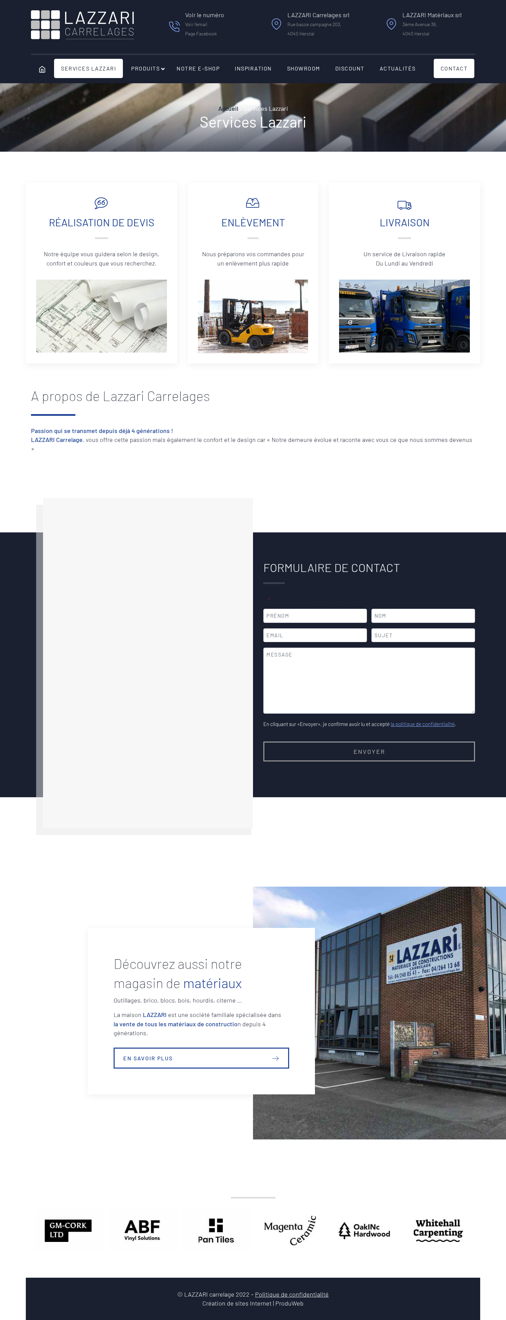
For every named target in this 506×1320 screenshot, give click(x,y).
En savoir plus (148, 1058)
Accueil (228, 108)
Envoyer (369, 751)
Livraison (405, 222)
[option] (68, 1230)
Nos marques (253, 1182)
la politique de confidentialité (423, 724)
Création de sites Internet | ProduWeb (253, 1304)
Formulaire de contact (331, 567)
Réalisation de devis (102, 222)
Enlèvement (253, 222)
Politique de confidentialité (292, 1294)
